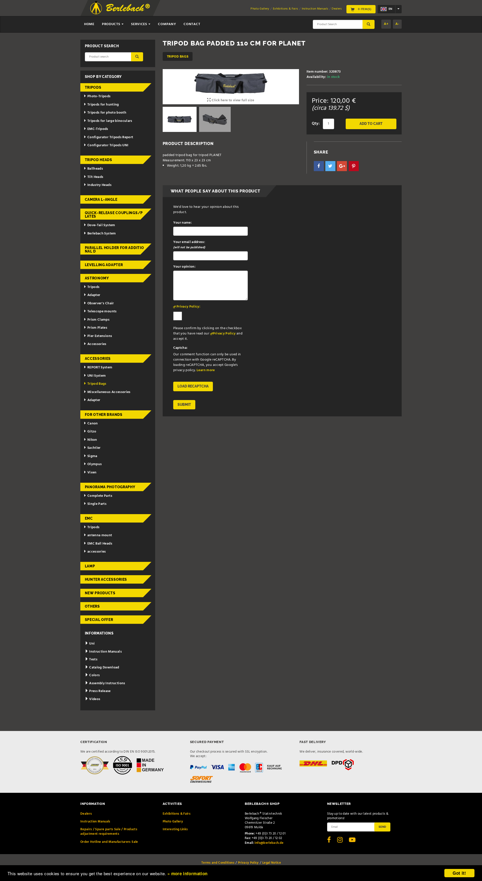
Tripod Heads (98, 160)
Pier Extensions (99, 336)
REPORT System (99, 367)
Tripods (93, 87)
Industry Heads (99, 185)
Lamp (90, 566)
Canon (92, 423)
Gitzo (91, 431)
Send (382, 826)
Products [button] (111, 24)
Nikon (92, 440)
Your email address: (189, 244)
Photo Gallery (260, 8)
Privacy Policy (224, 333)
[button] (319, 166)
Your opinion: (184, 266)
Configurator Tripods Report (110, 137)
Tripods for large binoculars (109, 121)
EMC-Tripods (97, 129)
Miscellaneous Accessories (109, 392)
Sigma (92, 456)
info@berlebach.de (269, 843)
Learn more (206, 370)
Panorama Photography (110, 487)
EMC (89, 518)
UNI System (96, 376)
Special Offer (99, 620)
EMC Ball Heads (99, 544)
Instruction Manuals (315, 8)
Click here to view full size (232, 100)
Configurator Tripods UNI (107, 145)
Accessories (96, 344)
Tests (92, 659)
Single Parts (96, 504)
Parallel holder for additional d (114, 249)
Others (92, 606)
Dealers (337, 8)
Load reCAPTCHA (193, 386)
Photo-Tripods (99, 96)
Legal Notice (271, 862)
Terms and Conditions (217, 862)
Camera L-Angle (101, 200)
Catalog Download (103, 667)
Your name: (182, 222)
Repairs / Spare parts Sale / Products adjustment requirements (108, 832)
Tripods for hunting (103, 105)
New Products (100, 593)
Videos (94, 699)
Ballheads (95, 169)
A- (397, 24)
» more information (187, 873)
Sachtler (94, 448)
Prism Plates (97, 328)
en (390, 9)
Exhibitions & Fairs (285, 8)
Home (89, 24)
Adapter (93, 295)
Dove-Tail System (101, 225)
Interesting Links (175, 829)
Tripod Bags (178, 56)
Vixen (92, 472)
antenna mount (99, 535)
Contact (192, 24)
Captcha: (180, 348)
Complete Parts (99, 496)
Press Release (99, 691)
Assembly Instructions (106, 683)
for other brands (104, 415)
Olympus (94, 464)
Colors (94, 675)
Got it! (459, 873)
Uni (91, 644)
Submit (184, 405)
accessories (96, 552)
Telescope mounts (102, 311)
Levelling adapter (104, 265)
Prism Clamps (98, 320)
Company (167, 24)
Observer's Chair (100, 303)
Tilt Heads (95, 177)
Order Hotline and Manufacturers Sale (109, 842)
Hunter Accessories (106, 579)
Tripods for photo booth (106, 113)
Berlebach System (101, 233)
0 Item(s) (364, 9)
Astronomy (97, 278)
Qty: (316, 124)
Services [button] (139, 24)
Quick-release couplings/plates (114, 214)
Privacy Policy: (188, 307)
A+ (386, 24)
